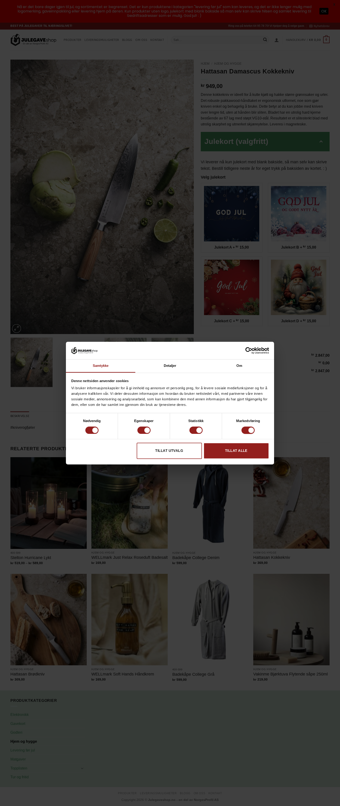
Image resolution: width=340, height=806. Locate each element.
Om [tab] (239, 366)
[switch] (144, 430)
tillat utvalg (169, 451)
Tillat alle (236, 451)
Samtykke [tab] (101, 366)
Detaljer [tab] (170, 366)
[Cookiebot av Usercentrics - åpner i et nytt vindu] (249, 350)
